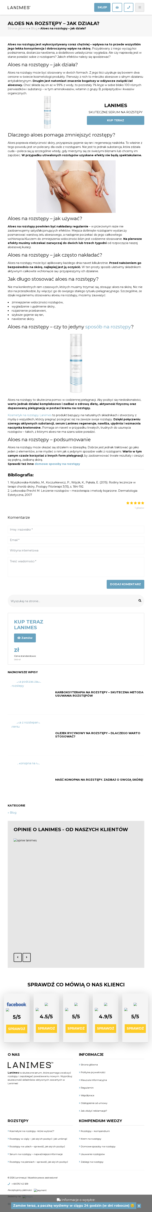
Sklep (102, 7)
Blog (34, 28)
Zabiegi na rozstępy (92, 1161)
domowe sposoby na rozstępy (57, 464)
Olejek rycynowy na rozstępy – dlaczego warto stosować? (97, 734)
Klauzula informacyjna (93, 1079)
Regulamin (87, 1087)
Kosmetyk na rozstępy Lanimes (29, 415)
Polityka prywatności (92, 1072)
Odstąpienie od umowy (93, 1103)
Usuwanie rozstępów (92, 1154)
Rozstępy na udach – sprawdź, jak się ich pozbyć (37, 1146)
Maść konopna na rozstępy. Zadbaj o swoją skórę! (99, 779)
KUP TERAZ (115, 120)
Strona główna (18, 28)
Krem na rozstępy (90, 1138)
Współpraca (87, 1095)
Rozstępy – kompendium (95, 1131)
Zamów (26, 638)
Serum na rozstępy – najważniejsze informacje (36, 1154)
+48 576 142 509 (19, 1183)
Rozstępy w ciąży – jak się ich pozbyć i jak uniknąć (38, 1138)
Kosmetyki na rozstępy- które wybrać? (31, 1131)
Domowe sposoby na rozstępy (98, 1146)
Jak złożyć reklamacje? (93, 1110)
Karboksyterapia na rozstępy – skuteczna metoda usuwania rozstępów (99, 694)
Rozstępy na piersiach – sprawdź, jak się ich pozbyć (38, 1161)
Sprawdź (16, 1029)
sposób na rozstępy (108, 327)
